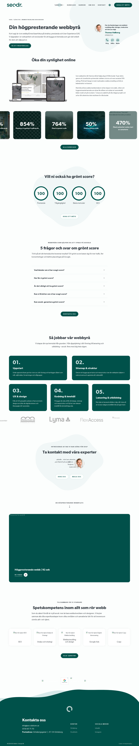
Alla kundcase (69, 147)
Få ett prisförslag (20, 45)
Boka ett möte (123, 5)
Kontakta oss (69, 314)
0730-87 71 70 (28, 729)
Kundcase (71, 5)
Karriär (82, 5)
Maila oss (76, 476)
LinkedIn (97, 728)
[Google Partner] (65, 681)
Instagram (98, 732)
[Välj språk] (109, 5)
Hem (10, 19)
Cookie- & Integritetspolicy (125, 743)
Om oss (92, 5)
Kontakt (102, 5)
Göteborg (73, 728)
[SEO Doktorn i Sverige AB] (14, 5)
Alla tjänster (69, 655)
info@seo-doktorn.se (30, 725)
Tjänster (59, 5)
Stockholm (73, 732)
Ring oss (62, 476)
